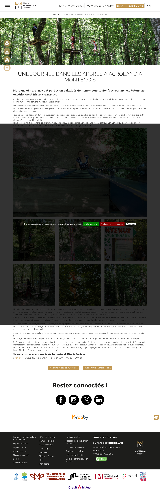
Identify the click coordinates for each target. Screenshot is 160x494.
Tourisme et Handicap (75, 451)
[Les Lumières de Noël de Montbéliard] (7, 60)
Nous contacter (46, 445)
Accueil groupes (20, 451)
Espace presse (19, 447)
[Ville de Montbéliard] (129, 476)
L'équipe (16, 459)
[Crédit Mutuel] (80, 487)
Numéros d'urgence (47, 441)
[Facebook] (61, 399)
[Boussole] (7, 43)
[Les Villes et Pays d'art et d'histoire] (143, 476)
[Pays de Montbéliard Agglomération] (106, 476)
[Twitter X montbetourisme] (86, 399)
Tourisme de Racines (71, 5)
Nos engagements (21, 455)
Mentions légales (73, 437)
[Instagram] (73, 399)
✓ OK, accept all (91, 224)
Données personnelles (75, 447)
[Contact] (7, 68)
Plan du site (44, 464)
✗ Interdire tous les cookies (112, 224)
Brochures (43, 452)
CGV (41, 460)
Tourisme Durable (46, 456)
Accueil (56, 14)
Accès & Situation (20, 463)
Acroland (18, 358)
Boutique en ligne (130, 5)
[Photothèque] (7, 51)
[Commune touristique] (24, 476)
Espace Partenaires (21, 443)
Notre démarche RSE (74, 455)
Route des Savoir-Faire (99, 5)
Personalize (131, 224)
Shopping (43, 448)
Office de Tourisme (47, 437)
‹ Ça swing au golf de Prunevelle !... (63, 368)
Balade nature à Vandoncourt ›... (97, 368)
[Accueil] (27, 5)
